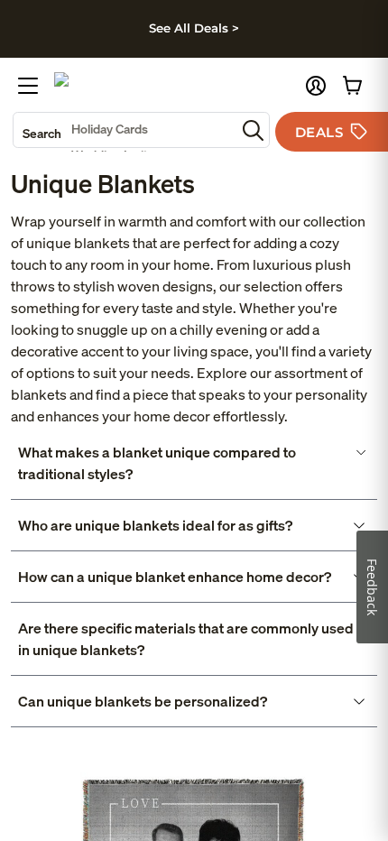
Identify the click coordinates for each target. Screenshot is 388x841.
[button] (316, 86)
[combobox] (124, 130)
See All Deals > (194, 28)
